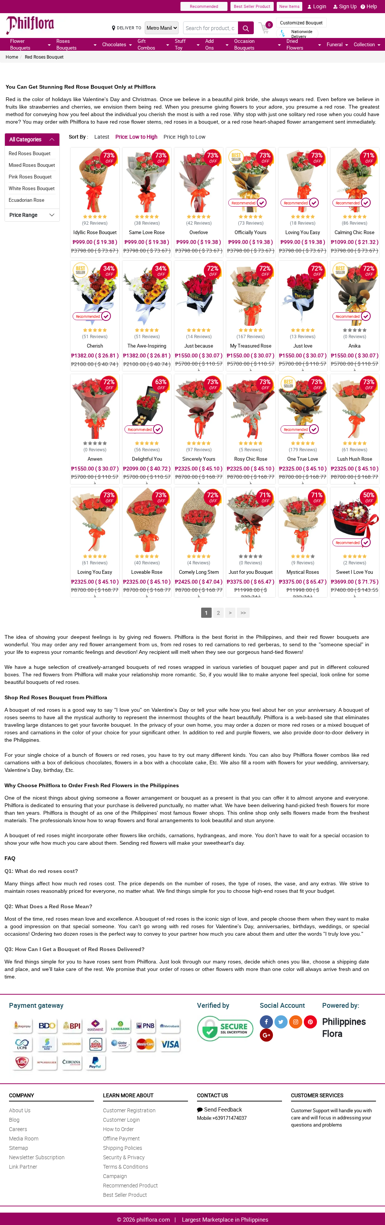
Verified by (213, 1005)
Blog (14, 1119)
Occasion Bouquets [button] (244, 44)
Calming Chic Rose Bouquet (354, 235)
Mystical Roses (302, 572)
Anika (355, 345)
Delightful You (147, 458)
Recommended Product (130, 1185)
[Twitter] (281, 1021)
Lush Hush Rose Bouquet (354, 462)
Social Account (282, 1005)
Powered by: (340, 1005)
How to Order (118, 1129)
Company (21, 1095)
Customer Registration (129, 1110)
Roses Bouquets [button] (66, 44)
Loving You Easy (302, 232)
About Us (19, 1110)
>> (243, 612)
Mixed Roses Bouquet (32, 165)
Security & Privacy (124, 1157)
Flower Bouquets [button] (20, 44)
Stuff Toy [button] (180, 44)
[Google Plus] (266, 1035)
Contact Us (212, 1095)
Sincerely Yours (198, 458)
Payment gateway (36, 1005)
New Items (289, 6)
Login (319, 6)
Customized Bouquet (301, 23)
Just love (302, 345)
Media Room (23, 1138)
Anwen (95, 458)
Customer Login (121, 1119)
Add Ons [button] (209, 44)
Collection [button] (364, 44)
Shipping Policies (122, 1147)
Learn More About (128, 1095)
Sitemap (18, 1147)
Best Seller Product (252, 6)
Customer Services (317, 1095)
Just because (198, 345)
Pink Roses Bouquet (30, 176)
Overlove (198, 232)
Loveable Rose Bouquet (146, 575)
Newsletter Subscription (37, 1157)
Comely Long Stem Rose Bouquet (199, 575)
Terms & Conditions (125, 1166)
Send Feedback (223, 1109)
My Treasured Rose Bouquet (250, 349)
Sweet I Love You (354, 572)
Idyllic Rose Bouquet (95, 232)
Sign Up (348, 6)
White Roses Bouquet (32, 188)
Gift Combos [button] (146, 44)
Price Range (23, 214)
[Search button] (246, 27)
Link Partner (23, 1166)
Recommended (204, 6)
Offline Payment (121, 1138)
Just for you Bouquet (251, 572)
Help (372, 6)
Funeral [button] (335, 44)
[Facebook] (266, 1021)
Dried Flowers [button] (294, 44)
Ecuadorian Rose (26, 200)
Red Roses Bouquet (44, 57)
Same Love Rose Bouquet (147, 235)
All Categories (25, 139)
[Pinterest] (310, 1021)
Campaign (115, 1176)
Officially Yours (251, 232)
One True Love (302, 458)
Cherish (95, 345)
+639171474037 (229, 1118)
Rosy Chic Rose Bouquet (250, 462)
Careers (18, 1129)
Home (12, 57)
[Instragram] (295, 1021)
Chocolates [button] (114, 44)
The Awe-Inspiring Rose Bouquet (146, 349)
